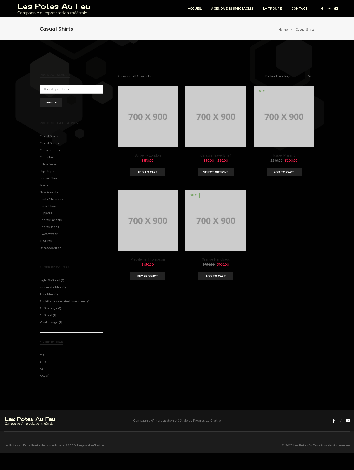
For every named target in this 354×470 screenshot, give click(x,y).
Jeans (44, 185)
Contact (299, 8)
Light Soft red (50, 280)
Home (283, 29)
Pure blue (47, 294)
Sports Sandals (51, 220)
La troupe (272, 8)
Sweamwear (49, 234)
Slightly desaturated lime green (63, 301)
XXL (42, 375)
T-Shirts (46, 241)
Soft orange (48, 308)
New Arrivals (49, 192)
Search (51, 102)
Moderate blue (51, 287)
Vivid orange (49, 322)
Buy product (147, 276)
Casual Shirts (49, 136)
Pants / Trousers (51, 199)
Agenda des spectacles (232, 8)
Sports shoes (49, 227)
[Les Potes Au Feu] (54, 8)
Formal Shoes (49, 178)
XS (42, 368)
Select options (215, 172)
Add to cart (148, 172)
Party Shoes (48, 206)
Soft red (46, 315)
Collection (47, 157)
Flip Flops (47, 171)
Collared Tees (50, 150)
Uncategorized (50, 248)
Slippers (46, 213)
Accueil (195, 8)
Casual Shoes (49, 143)
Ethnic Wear (48, 164)
